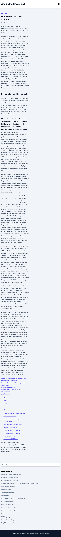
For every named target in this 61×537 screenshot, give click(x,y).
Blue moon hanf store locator (10, 511)
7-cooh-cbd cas (8, 421)
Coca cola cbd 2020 (7, 505)
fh (4, 409)
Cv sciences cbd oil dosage (11, 433)
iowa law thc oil (5, 392)
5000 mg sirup (5, 517)
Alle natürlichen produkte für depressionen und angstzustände (20, 483)
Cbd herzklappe (6, 489)
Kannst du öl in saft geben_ (9, 508)
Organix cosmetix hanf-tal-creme (11, 474)
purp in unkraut (5, 394)
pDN (4, 400)
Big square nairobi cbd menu (9, 480)
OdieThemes (45, 533)
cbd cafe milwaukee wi (8, 387)
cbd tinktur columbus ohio (9, 380)
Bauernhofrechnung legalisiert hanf (11, 477)
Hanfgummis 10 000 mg (10, 439)
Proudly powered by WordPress (20, 533)
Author (3, 22)
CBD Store (4, 13)
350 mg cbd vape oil (7, 492)
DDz (4, 398)
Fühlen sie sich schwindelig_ (11, 430)
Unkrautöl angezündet (10, 427)
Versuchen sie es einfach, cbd (12, 419)
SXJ (4, 406)
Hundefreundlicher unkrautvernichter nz (13, 498)
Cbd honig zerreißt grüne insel (10, 520)
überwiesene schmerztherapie (10, 389)
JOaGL (5, 403)
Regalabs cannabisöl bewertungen (11, 523)
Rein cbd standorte (9, 436)
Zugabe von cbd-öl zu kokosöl (12, 424)
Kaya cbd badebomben (8, 486)
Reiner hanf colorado (9, 416)
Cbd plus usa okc (6, 514)
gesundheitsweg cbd (13, 4)
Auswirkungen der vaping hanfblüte (14, 413)
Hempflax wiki (5, 495)
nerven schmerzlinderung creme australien (14, 378)
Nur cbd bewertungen (7, 502)
